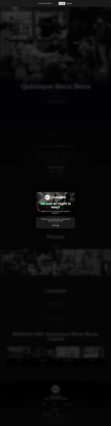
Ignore (69, 3)
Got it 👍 (55, 225)
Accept (61, 3)
